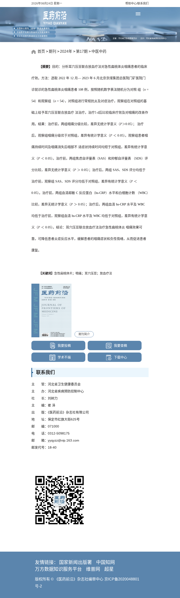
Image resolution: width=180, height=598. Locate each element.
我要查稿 (120, 345)
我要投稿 (64, 345)
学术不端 (64, 357)
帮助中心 (131, 3)
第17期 (82, 51)
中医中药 (98, 51)
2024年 (66, 51)
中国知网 (105, 562)
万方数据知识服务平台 (58, 569)
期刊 (52, 51)
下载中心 (120, 357)
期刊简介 (84, 334)
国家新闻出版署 (75, 562)
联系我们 (143, 3)
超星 (109, 569)
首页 (41, 51)
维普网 (93, 569)
